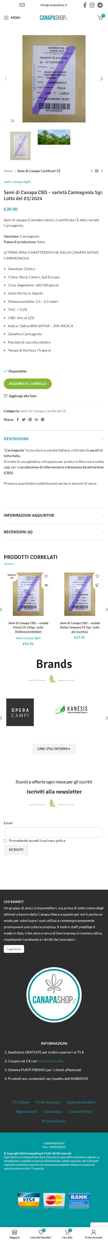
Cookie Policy (80, 1111)
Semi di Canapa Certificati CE (39, 171)
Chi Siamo (20, 1102)
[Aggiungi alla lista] (45, 576)
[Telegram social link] (100, 5)
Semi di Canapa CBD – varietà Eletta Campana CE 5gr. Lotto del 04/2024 (80, 627)
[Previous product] (91, 171)
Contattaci (53, 1111)
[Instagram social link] (92, 5)
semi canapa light (17, 181)
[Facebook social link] (85, 5)
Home (8, 171)
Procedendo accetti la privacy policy (37, 840)
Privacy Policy (54, 1120)
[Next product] (101, 171)
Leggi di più (14, 949)
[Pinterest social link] (30, 419)
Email (8, 823)
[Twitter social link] (23, 419)
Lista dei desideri (81, 1102)
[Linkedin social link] (36, 419)
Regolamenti (26, 1111)
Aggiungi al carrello (28, 384)
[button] (97, 585)
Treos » (49, 1168)
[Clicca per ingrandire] (13, 121)
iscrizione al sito (50, 1061)
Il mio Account (48, 1102)
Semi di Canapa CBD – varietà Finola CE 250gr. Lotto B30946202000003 (28, 627)
